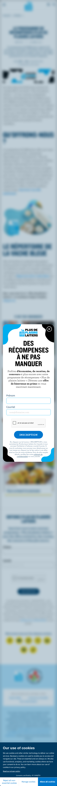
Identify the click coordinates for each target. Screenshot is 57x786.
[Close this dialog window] (49, 329)
